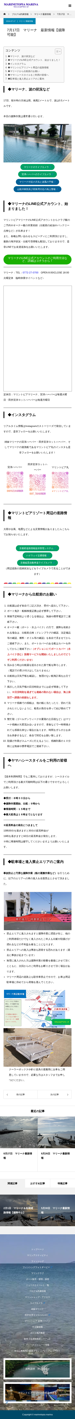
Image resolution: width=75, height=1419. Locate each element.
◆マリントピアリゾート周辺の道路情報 (28, 67)
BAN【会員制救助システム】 (37, 1339)
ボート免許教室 (37, 1333)
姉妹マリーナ (37, 1309)
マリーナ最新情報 (26, 21)
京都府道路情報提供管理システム (36, 548)
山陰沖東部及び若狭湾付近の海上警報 (36, 189)
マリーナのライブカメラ (36, 167)
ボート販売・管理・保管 (37, 1279)
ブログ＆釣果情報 (37, 1291)
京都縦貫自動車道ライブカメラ (36, 562)
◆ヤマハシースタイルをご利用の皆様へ (28, 75)
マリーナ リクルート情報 (37, 1345)
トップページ (37, 1249)
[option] (19, 1144)
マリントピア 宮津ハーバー (37, 1321)
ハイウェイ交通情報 (36, 555)
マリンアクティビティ (37, 1255)
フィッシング (37, 1261)
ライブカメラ (36, 1303)
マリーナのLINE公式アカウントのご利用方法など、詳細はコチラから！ (37, 259)
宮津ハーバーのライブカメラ (36, 174)
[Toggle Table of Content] (56, 51)
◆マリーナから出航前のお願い (24, 71)
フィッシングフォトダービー (36, 1267)
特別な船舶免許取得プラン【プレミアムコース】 (37, 1351)
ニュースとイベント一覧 (37, 1285)
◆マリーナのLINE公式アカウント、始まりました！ (34, 60)
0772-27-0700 (30, 272)
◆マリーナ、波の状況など (21, 56)
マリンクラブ (37, 1273)
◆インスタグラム (17, 64)
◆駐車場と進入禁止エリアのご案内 (26, 79)
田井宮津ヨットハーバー (36, 1315)
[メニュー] (70, 5)
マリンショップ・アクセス (37, 1297)
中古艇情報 (37, 1327)
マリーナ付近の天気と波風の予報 (36, 182)
